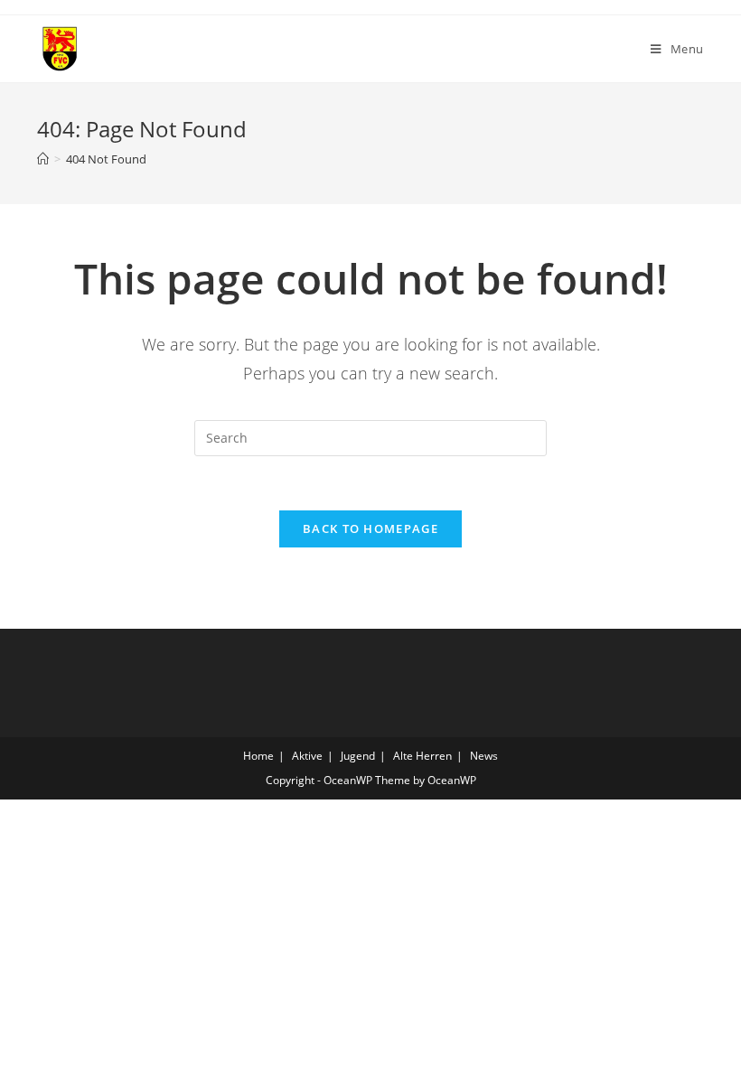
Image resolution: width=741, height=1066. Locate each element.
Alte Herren (422, 755)
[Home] (43, 159)
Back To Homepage (370, 528)
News (484, 755)
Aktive (307, 755)
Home (258, 755)
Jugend (358, 755)
